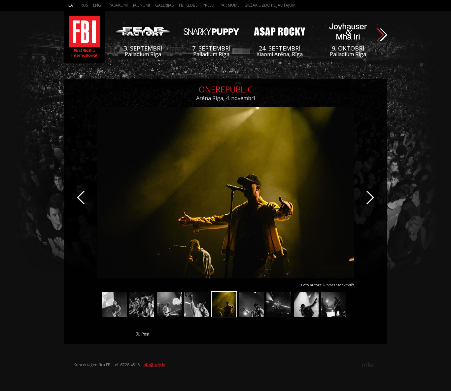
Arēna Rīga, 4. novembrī (225, 98)
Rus (84, 5)
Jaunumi (141, 5)
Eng (97, 5)
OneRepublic (225, 89)
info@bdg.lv (154, 365)
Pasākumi (118, 5)
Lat (71, 5)
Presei (208, 5)
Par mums (229, 5)
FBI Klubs (188, 5)
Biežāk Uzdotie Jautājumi (270, 5)
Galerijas (164, 5)
